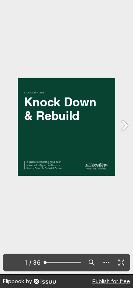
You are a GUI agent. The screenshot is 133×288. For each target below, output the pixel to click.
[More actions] (106, 262)
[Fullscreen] (121, 262)
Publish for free (111, 281)
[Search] (91, 262)
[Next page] (124, 137)
